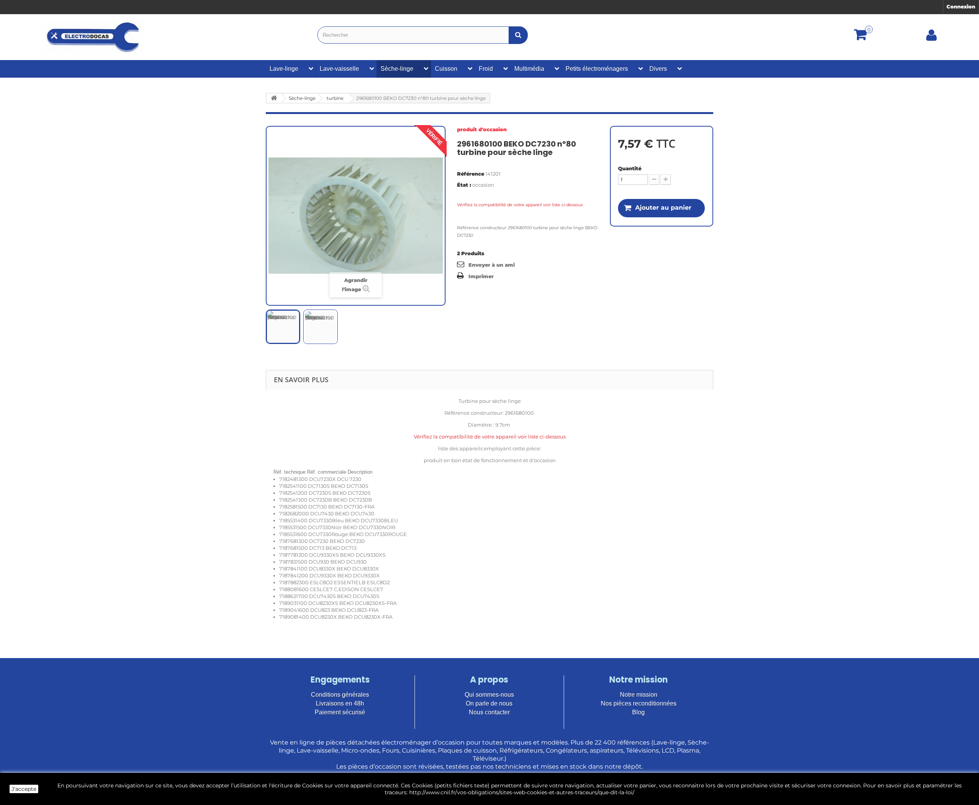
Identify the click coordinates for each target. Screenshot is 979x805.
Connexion (960, 6)
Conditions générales (340, 694)
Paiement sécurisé (340, 712)
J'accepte (23, 788)
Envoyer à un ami (491, 265)
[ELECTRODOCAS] (94, 37)
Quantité (629, 168)
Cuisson (446, 68)
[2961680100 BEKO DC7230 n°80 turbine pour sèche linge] (283, 327)
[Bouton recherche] (518, 35)
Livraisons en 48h (340, 703)
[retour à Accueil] (274, 98)
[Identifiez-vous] (931, 38)
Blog (638, 712)
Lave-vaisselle (339, 68)
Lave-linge (284, 68)
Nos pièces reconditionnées (639, 703)
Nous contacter (489, 712)
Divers (658, 68)
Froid (486, 68)
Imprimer (481, 276)
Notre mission (638, 694)
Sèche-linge (397, 68)
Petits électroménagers (597, 68)
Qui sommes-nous (489, 694)
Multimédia (529, 68)
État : (464, 185)
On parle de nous (489, 703)
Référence (470, 174)
